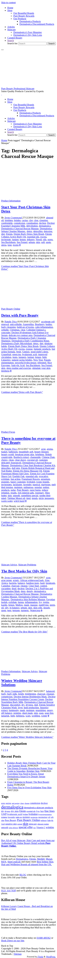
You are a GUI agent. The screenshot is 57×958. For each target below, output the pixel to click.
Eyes (38, 811)
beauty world (7, 454)
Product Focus (8, 432)
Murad (49, 859)
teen (9, 610)
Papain (47, 360)
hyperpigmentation (45, 814)
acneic (16, 580)
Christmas (14, 330)
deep (23, 591)
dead (14, 588)
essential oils (33, 236)
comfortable (7, 223)
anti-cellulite (16, 324)
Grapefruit (6, 354)
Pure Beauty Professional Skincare (17, 88)
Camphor (5, 585)
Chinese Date (48, 457)
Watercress (35, 610)
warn (28, 715)
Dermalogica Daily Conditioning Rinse (30, 340)
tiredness (5, 371)
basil (42, 583)
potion (46, 487)
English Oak (18, 476)
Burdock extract (21, 457)
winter (44, 715)
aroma (50, 449)
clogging (43, 220)
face (42, 811)
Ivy (40, 602)
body (3, 694)
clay (31, 220)
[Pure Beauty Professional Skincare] (28, 86)
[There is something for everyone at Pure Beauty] (28, 429)
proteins (17, 713)
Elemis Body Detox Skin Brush (29, 234)
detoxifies (38, 231)
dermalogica (45, 226)
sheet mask (27, 713)
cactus (25, 220)
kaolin (4, 605)
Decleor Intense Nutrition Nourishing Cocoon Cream (28, 698)
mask (26, 605)
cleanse (24, 585)
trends (35, 498)
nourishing (41, 710)
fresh (18, 351)
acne (43, 449)
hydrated (31, 482)
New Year (38, 360)
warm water (6, 501)
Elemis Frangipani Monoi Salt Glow (25, 472)
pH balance (6, 713)
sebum (32, 242)
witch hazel (19, 501)
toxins (16, 245)
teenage (16, 610)
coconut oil (32, 460)
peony (50, 710)
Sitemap (18, 954)
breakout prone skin (24, 454)
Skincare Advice (9, 564)
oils (44, 239)
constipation (32, 223)
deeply (30, 591)
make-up (19, 817)
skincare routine (43, 824)
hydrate (25, 814)
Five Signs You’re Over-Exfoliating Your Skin (29, 787)
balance (21, 583)
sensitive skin (11, 824)
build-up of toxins (25, 327)
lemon (23, 239)
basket (4, 451)
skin (38, 242)
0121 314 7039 (8, 890)
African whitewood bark (32, 580)
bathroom (13, 451)
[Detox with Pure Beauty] (28, 306)
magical (36, 484)
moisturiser (42, 817)
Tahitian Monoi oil (16, 498)
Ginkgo (25, 351)
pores (50, 239)
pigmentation (7, 362)
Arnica (4, 583)
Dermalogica (22, 859)
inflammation (31, 602)
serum (19, 824)
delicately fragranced (11, 462)
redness (44, 820)
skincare (33, 824)
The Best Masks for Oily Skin (24, 571)
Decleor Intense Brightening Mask (30, 696)
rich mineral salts (26, 492)
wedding (36, 715)
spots (48, 242)
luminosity (14, 710)
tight (12, 715)
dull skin (16, 468)
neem (52, 605)
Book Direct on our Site (12, 940)
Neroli (39, 239)
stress (3, 245)
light (44, 357)
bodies (49, 324)
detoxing (48, 231)
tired (28, 498)
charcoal (15, 585)
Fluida (40, 956)
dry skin (15, 811)
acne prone (6, 580)
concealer (5, 332)
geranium (45, 479)
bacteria (12, 583)
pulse (13, 490)
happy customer (18, 482)
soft (43, 242)
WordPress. (51, 956)
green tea (16, 354)
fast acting (15, 479)
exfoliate (5, 479)
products (5, 490)
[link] (10, 40)
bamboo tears (32, 583)
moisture (18, 487)
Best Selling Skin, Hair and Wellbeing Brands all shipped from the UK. (27, 863)
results (13, 492)
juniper (15, 239)
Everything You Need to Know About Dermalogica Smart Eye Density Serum (26, 775)
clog (36, 220)
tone (10, 245)
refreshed (41, 362)
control (43, 585)
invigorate (6, 239)
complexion (19, 223)
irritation (4, 817)
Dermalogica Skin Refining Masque (28, 599)
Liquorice (5, 360)
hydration (33, 814)
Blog (22, 874)
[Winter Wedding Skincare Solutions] (28, 668)
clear (23, 330)
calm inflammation (44, 327)
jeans (14, 357)
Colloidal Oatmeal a (35, 330)
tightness (20, 715)
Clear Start (34, 585)
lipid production (31, 707)
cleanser (50, 694)
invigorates (6, 484)
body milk (12, 694)
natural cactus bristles (22, 360)
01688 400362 (44, 938)
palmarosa (28, 487)
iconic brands (42, 482)
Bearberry (39, 324)
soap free (49, 713)
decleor (42, 223)
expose (29, 349)
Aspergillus (28, 324)
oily (6, 607)
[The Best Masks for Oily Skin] (28, 562)
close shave (20, 460)
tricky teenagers (46, 498)
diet (3, 234)
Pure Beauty (23, 490)
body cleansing (8, 327)
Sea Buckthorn (8, 242)
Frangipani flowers (31, 479)
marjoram (45, 484)
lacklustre (17, 484)
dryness (29, 705)
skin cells (37, 607)
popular (38, 487)
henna (21, 602)
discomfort (15, 705)
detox (29, 231)
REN (3, 861)
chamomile (35, 457)
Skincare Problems (27, 564)
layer (20, 707)
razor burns (35, 490)
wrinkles (50, 827)
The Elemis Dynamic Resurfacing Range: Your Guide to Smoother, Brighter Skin (29, 769)
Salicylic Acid (18, 365)
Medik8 (41, 859)
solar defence (13, 827)
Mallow (19, 605)
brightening (30, 694)
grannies (5, 482)
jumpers (22, 357)
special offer (26, 827)
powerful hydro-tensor (25, 362)
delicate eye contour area (20, 335)
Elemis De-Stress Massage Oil (27, 471)
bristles (17, 220)
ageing (8, 803)
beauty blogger (41, 451)
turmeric (25, 610)
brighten (9, 220)
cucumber (5, 588)
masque (34, 605)
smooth (16, 495)
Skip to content (8, 2)
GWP (4, 814)
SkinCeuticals (14, 861)
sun (34, 827)
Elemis (9, 234)
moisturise (34, 817)
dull (36, 705)
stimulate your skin (41, 368)
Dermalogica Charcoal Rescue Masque (20, 228)
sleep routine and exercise (18, 368)
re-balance (14, 607)
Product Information (11, 200)
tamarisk (5, 715)
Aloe (47, 580)
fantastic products (42, 349)
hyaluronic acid (29, 354)
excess (43, 236)
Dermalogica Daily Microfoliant (16, 343)
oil (2, 607)
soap (41, 713)
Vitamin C (40, 827)
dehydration (32, 226)
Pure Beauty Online (10, 309)
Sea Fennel (22, 242)
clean (11, 460)
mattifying (43, 605)
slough (46, 607)
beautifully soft (26, 451)
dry (22, 705)
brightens (39, 454)
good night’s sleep (39, 351)
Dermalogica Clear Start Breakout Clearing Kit (32, 465)
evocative (43, 476)
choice (4, 460)
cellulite (5, 330)
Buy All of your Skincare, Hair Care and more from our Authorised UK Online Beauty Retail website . (28, 843)
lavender (27, 484)
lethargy (31, 239)
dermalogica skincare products (38, 807)
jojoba (46, 602)
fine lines (49, 811)
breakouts (50, 583)
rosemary (39, 492)
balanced (50, 691)
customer (43, 460)
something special (29, 495)
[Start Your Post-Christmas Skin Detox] (28, 198)
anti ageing (16, 803)
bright (21, 694)
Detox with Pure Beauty (19, 315)
